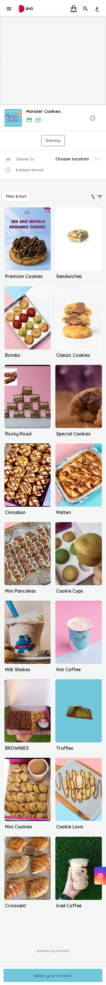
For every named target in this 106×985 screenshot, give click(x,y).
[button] (53, 118)
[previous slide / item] (4, 60)
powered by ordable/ (53, 950)
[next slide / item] (102, 60)
